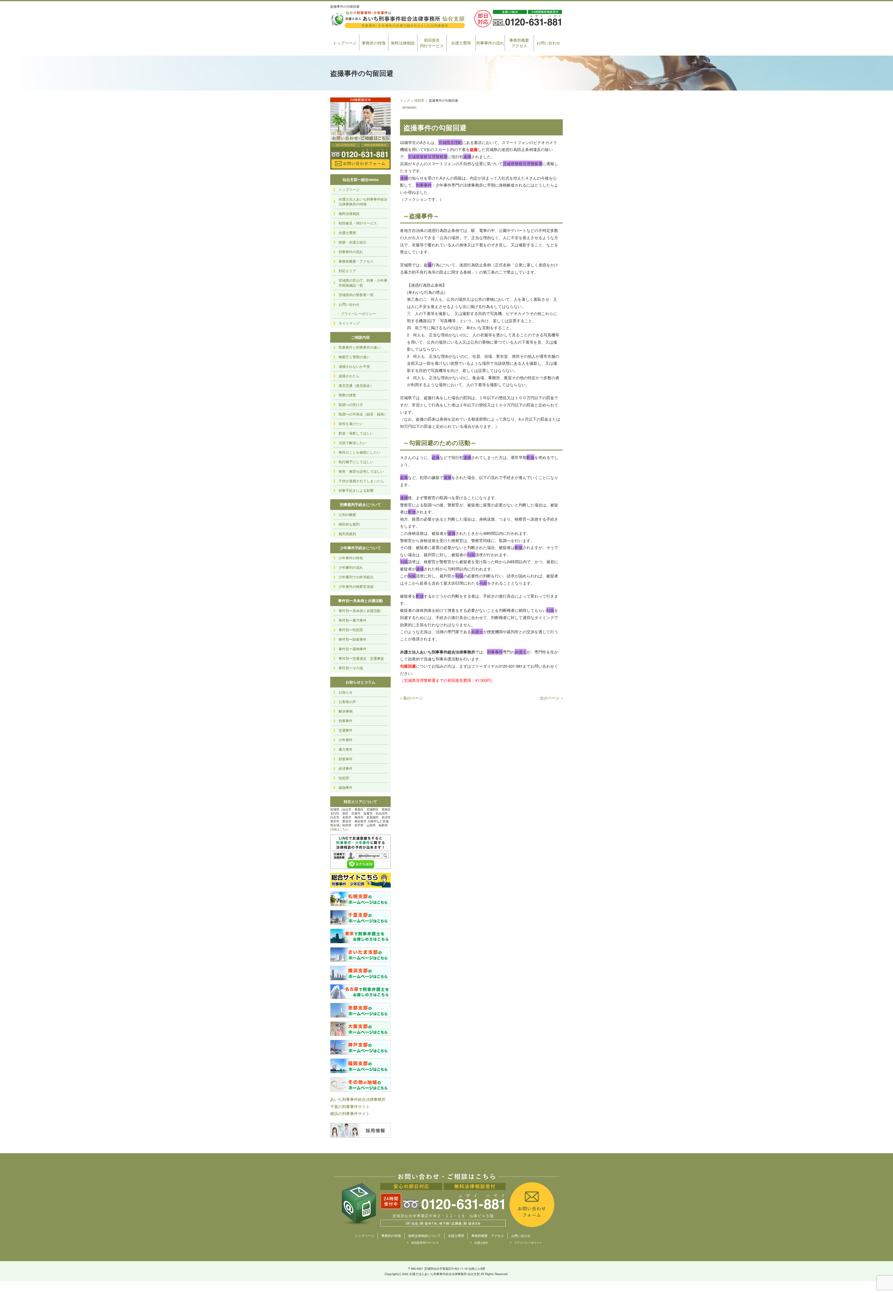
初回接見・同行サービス (358, 223)
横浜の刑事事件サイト (350, 1113)
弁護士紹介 (481, 1242)
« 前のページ (411, 698)
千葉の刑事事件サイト (350, 1106)
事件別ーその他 (351, 667)
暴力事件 (346, 749)
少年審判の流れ (351, 567)
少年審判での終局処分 (356, 576)
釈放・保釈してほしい (356, 433)
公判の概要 (347, 514)
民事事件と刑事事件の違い (359, 347)
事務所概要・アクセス (356, 261)
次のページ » (551, 698)
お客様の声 (347, 701)
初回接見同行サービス (432, 42)
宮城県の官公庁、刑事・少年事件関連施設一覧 (363, 283)
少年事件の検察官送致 (356, 586)
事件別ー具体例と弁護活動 (359, 610)
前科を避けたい (351, 423)
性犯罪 (419, 100)
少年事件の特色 (351, 557)
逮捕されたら (349, 375)
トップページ (345, 43)
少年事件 (346, 739)
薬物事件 (346, 787)
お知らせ (346, 692)
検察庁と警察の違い (354, 356)
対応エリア (347, 270)
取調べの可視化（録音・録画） (363, 414)
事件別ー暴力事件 (353, 620)
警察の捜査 (347, 394)
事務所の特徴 (374, 43)
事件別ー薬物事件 (353, 648)
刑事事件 (346, 720)
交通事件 (346, 730)
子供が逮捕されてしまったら (361, 480)
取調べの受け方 (351, 404)
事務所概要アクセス (519, 42)
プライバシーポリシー (358, 313)
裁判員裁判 (347, 533)
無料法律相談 (403, 43)
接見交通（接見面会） (356, 385)
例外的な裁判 (349, 524)
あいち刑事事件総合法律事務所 (358, 1099)
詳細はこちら (339, 829)
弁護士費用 (461, 43)
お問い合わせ (548, 43)
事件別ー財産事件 (353, 639)
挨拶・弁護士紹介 (353, 242)
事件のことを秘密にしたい (359, 452)
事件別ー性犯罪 (351, 629)
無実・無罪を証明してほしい (361, 471)
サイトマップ (349, 323)
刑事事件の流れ (490, 43)
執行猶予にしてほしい (356, 461)
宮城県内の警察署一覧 (356, 294)
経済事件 (346, 768)
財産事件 (346, 758)
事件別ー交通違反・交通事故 (361, 658)
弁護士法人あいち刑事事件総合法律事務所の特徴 (363, 201)
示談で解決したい (353, 442)
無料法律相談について (424, 1235)
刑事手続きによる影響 (356, 490)
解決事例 (346, 711)
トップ (405, 100)
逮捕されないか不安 (354, 366)
